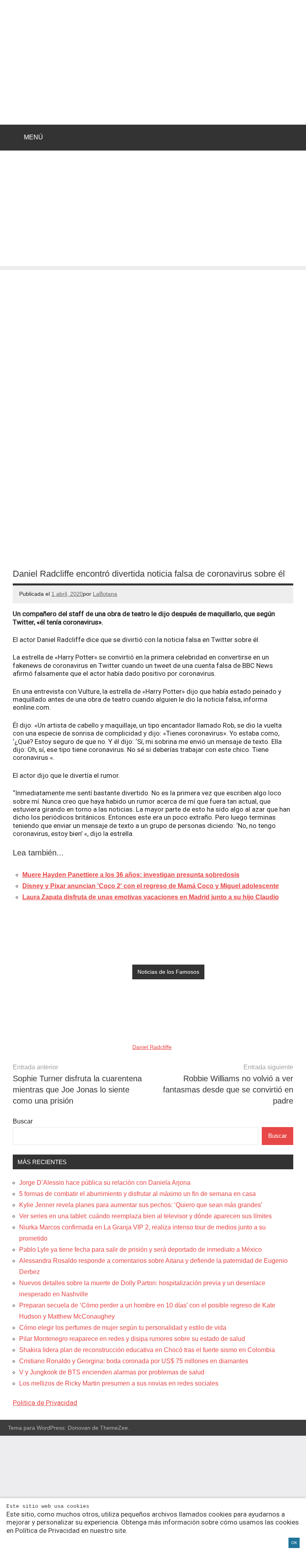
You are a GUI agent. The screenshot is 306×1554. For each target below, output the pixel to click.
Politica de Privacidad (45, 1403)
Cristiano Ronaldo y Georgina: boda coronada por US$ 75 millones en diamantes (133, 1361)
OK (294, 1542)
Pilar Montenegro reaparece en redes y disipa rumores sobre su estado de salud (132, 1338)
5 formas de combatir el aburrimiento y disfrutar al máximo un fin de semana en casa (137, 1193)
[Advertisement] (153, 210)
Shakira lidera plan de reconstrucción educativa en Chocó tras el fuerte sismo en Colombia (147, 1350)
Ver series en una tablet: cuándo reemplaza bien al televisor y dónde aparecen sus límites (145, 1216)
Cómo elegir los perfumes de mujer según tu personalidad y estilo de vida (122, 1327)
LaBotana (105, 594)
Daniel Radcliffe (152, 1047)
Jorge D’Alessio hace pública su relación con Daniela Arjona (104, 1182)
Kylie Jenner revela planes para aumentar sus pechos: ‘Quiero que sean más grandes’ (141, 1205)
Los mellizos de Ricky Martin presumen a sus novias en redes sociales (118, 1383)
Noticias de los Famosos (168, 972)
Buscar (23, 1121)
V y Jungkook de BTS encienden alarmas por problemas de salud (111, 1372)
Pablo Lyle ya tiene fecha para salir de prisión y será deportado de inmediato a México (140, 1249)
